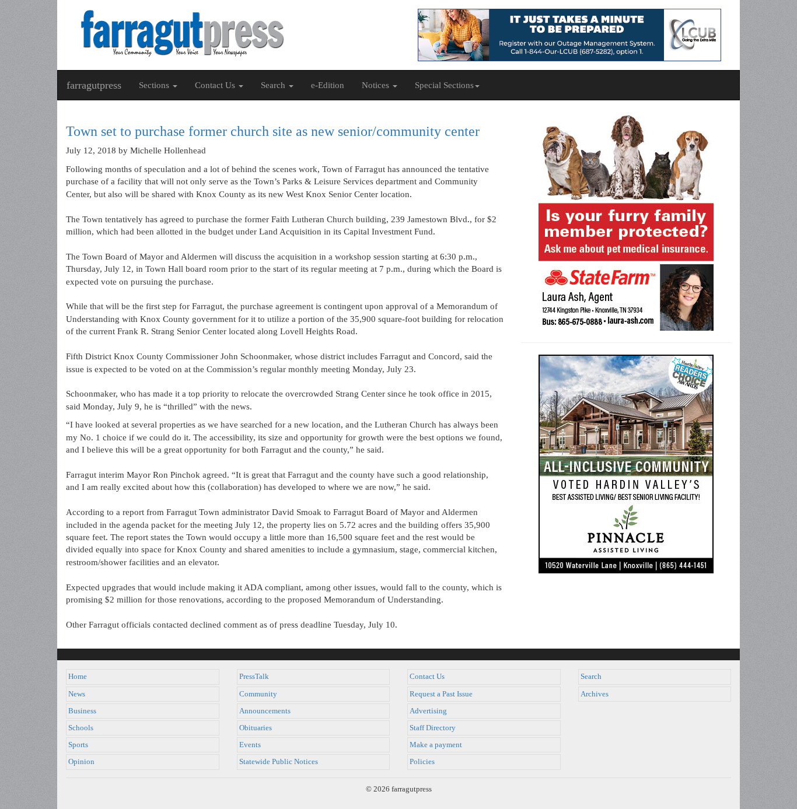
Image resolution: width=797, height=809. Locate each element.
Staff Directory (433, 728)
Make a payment (436, 745)
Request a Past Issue (441, 694)
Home (77, 677)
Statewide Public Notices (278, 762)
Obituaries (255, 728)
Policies (422, 762)
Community (258, 694)
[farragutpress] (228, 33)
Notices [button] (376, 85)
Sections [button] (155, 85)
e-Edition (327, 85)
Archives (595, 694)
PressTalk (254, 677)
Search (591, 677)
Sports (78, 745)
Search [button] (274, 85)
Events (250, 745)
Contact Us (427, 677)
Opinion (81, 762)
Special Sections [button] (444, 85)
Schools (80, 728)
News (76, 694)
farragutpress (94, 85)
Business (82, 711)
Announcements (265, 711)
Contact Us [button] (216, 85)
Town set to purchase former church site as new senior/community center (273, 131)
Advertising (428, 711)
